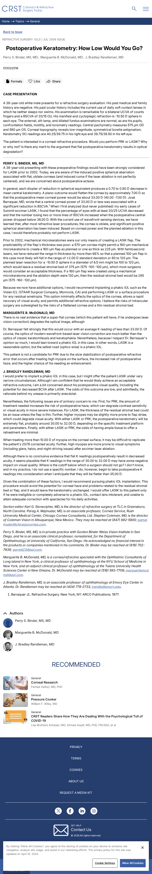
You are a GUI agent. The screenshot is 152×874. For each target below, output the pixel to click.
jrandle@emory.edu (106, 587)
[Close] (142, 847)
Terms (76, 758)
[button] (13, 613)
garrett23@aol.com (27, 550)
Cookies (76, 770)
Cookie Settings (105, 863)
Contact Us (81, 829)
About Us (76, 781)
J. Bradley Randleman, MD (34, 644)
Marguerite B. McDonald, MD (37, 632)
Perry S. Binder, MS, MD (33, 621)
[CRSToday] (28, 9)
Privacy (76, 747)
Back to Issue (12, 32)
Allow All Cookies (132, 863)
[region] (76, 856)
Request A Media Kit (76, 793)
